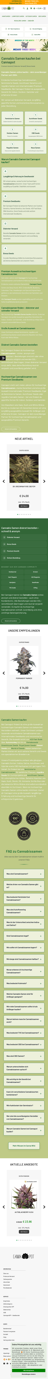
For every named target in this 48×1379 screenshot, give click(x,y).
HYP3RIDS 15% (17, 1)
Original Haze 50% (15, 3)
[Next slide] (44, 481)
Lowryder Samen (18, 16)
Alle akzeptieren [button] (28, 1370)
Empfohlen (6, 1301)
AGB (4, 1312)
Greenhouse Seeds (9, 745)
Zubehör (31, 20)
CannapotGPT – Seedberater (11, 1315)
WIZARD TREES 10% (32, 1)
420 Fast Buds (36, 739)
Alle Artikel (6, 1282)
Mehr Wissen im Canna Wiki (24, 1146)
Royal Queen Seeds (27, 745)
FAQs (4, 1337)
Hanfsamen (6, 16)
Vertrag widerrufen (9, 1340)
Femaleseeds (32, 742)
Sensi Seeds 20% (31, 3)
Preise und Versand (9, 1276)
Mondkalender (7, 1287)
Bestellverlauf (7, 1328)
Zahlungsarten (7, 1279)
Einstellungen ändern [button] (28, 1374)
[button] (17, 514)
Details (24, 506)
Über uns (6, 1273)
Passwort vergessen (9, 1331)
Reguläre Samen (20, 20)
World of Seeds (18, 748)
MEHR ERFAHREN (11, 429)
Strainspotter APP (8, 1306)
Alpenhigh (6, 1353)
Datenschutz (6, 1309)
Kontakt (5, 1334)
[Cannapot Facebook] (7, 1363)
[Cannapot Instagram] (4, 1363)
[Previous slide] (3, 481)
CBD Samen (42, 16)
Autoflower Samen (35, 775)
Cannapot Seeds (36, 284)
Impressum (6, 1285)
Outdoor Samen (31, 16)
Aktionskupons (7, 1304)
